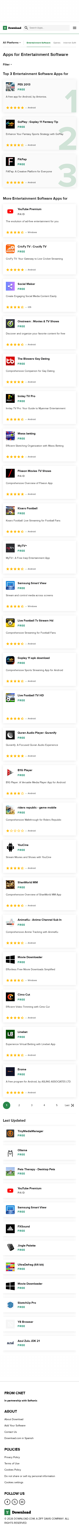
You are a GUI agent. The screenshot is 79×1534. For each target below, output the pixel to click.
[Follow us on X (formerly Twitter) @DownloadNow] (15, 1502)
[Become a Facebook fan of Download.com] (7, 1502)
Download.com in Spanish (19, 1438)
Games (56, 42)
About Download (13, 1419)
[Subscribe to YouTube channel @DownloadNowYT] (22, 1502)
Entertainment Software (39, 42)
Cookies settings (13, 1482)
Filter (6, 64)
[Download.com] (12, 28)
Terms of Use (11, 1463)
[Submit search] (26, 28)
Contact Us (10, 1432)
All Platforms (11, 42)
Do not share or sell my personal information (29, 1476)
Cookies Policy (12, 1469)
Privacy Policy (12, 1457)
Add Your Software (15, 1425)
